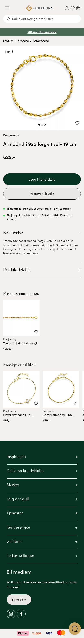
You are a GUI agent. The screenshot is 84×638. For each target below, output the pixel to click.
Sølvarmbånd (41, 40)
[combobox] (42, 19)
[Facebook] (21, 614)
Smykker (8, 40)
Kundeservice (18, 527)
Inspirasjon (16, 456)
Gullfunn (14, 541)
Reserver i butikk (42, 193)
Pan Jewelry (11, 135)
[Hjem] (39, 8)
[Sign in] (67, 8)
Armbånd (23, 40)
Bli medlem (19, 599)
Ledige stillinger (20, 555)
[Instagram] (10, 614)
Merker (13, 484)
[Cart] (78, 8)
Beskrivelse (13, 232)
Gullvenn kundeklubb (25, 470)
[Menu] (8, 8)
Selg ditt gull (18, 498)
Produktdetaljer (17, 269)
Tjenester (15, 513)
